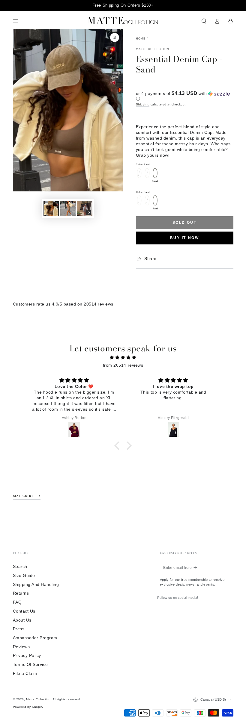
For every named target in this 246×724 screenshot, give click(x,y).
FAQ (17, 602)
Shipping (143, 104)
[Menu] (15, 21)
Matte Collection (153, 49)
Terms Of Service (30, 664)
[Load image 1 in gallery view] (51, 208)
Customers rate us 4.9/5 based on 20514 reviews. (64, 304)
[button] (204, 21)
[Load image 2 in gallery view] (68, 208)
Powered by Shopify (28, 706)
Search (20, 566)
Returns (21, 593)
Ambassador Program (35, 638)
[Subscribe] (196, 567)
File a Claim (25, 673)
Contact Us (24, 611)
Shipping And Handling (36, 584)
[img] (123, 357)
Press (19, 629)
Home (141, 38)
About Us (22, 620)
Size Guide (24, 575)
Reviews (21, 647)
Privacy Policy (27, 655)
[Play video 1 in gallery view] (84, 208)
